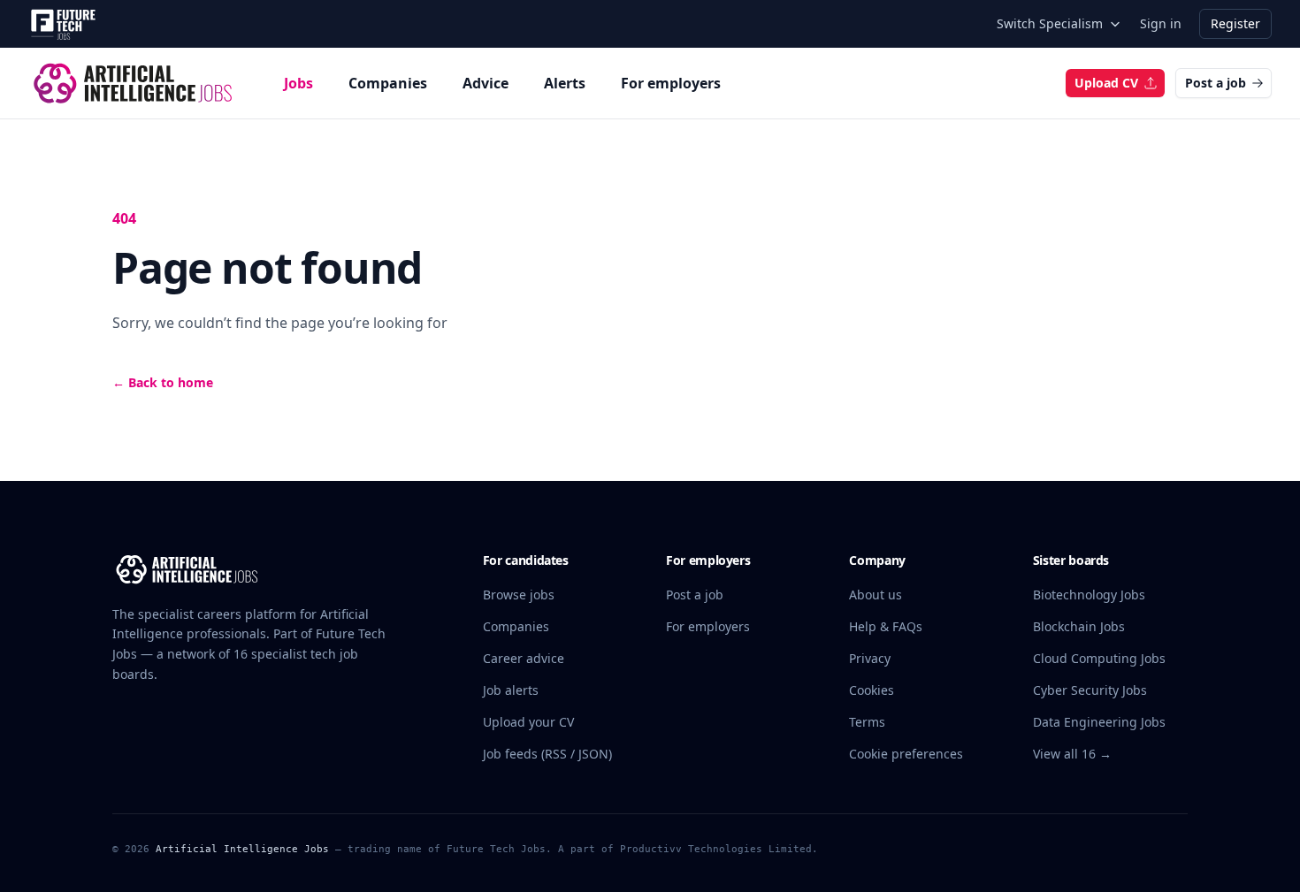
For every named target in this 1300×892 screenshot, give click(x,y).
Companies (387, 83)
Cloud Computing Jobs (1099, 658)
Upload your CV (528, 721)
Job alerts (511, 690)
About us (875, 594)
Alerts (564, 83)
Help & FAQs (885, 626)
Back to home (162, 382)
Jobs (298, 83)
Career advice (523, 658)
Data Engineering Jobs (1099, 721)
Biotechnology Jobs (1089, 594)
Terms (867, 721)
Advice (486, 83)
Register (1235, 23)
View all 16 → (1072, 753)
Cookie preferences (906, 753)
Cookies (871, 690)
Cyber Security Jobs (1090, 690)
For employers (671, 83)
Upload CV (1106, 82)
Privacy (870, 658)
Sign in (1160, 23)
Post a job (1215, 82)
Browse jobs (518, 594)
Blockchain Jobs (1079, 626)
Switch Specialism (1050, 23)
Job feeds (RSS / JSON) (547, 753)
